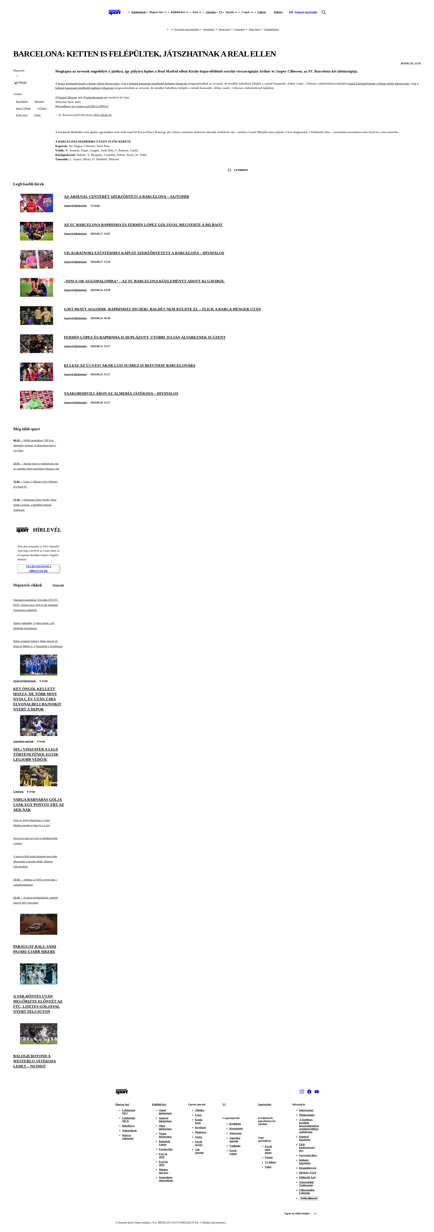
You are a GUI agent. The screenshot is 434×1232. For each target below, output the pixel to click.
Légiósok (18, 791)
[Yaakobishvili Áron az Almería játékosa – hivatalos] (36, 408)
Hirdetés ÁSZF (308, 1172)
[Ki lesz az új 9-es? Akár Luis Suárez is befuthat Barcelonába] (36, 380)
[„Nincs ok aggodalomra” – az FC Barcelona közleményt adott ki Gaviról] (36, 295)
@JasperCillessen (66, 97)
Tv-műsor (270, 1162)
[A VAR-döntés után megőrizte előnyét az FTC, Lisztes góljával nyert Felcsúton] (38, 983)
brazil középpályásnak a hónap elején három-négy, (89, 83)
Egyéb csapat (233, 1152)
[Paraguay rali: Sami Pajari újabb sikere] (38, 933)
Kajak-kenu (199, 1121)
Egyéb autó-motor (268, 1149)
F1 (220, 12)
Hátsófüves (128, 1125)
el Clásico (42, 108)
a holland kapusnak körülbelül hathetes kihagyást (157, 83)
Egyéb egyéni (198, 1143)
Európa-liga (166, 1149)
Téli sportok (199, 1151)
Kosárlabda (236, 1128)
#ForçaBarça (63, 106)
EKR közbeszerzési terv (306, 1147)
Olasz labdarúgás (165, 1127)
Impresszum (306, 1110)
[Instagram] (302, 1092)
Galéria (261, 12)
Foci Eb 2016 (163, 1163)
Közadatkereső (307, 1167)
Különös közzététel (304, 1162)
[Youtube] (317, 1092)
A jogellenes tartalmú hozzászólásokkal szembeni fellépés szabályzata (309, 1125)
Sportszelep (264, 1104)
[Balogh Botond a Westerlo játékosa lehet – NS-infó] (38, 1043)
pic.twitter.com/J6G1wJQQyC (90, 106)
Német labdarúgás (165, 1135)
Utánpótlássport (271, 29)
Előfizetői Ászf (307, 1177)
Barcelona (39, 101)
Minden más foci (163, 1171)
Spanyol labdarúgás (75, 205)
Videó (268, 1166)
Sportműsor (208, 29)
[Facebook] (309, 1092)
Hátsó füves (254, 29)
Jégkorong (235, 1133)
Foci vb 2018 (163, 1156)
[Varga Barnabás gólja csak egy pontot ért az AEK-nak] (38, 785)
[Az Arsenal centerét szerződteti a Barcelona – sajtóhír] (36, 211)
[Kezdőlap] (114, 12)
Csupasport (239, 29)
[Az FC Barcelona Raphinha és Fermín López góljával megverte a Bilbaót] (36, 239)
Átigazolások (129, 1130)
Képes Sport (224, 29)
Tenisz (198, 1137)
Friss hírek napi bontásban (186, 29)
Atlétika (199, 1110)
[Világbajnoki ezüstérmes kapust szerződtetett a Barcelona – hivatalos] (36, 267)
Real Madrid (22, 101)
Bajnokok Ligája (164, 1143)
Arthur (37, 115)
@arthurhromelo (93, 97)
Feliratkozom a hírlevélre (38, 568)
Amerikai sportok (23, 741)
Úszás (198, 1115)
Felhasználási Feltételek (306, 1191)
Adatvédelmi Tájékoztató (306, 1184)
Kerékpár (200, 1127)
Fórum (269, 1157)
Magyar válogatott (127, 1137)
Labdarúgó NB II (128, 1120)
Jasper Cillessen (23, 108)
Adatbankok (138, 12)
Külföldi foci (159, 1104)
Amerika (211, 12)
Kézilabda (235, 1123)
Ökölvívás (200, 1132)
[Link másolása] (17, 76)
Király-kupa (21, 115)
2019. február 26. (102, 115)
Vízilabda (234, 1145)
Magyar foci (122, 1104)
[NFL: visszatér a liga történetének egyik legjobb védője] (38, 735)
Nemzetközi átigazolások (166, 1179)
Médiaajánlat (306, 1115)
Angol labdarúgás (165, 1112)
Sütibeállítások (308, 1198)
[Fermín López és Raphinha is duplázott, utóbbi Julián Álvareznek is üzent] (36, 352)
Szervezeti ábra (308, 1155)
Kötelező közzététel (304, 1138)
